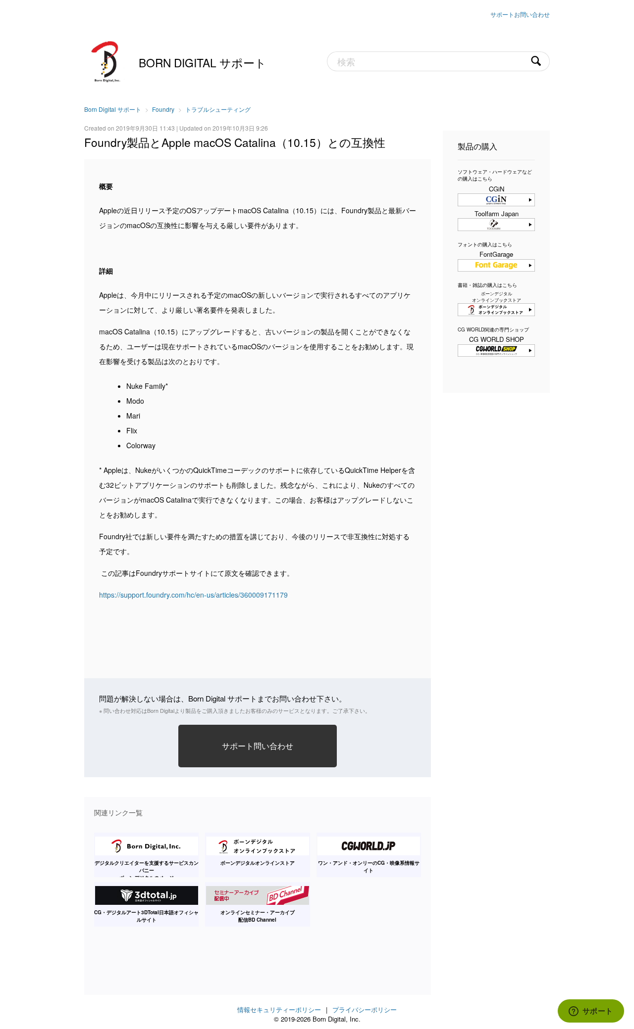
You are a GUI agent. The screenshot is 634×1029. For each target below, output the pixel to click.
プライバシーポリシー (364, 1009)
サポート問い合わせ (257, 745)
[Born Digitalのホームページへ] (106, 60)
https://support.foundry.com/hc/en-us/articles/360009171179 (193, 595)
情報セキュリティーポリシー (279, 1009)
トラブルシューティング (218, 109)
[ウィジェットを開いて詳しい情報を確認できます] (590, 1011)
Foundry (163, 109)
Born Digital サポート (202, 62)
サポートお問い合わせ (520, 14)
